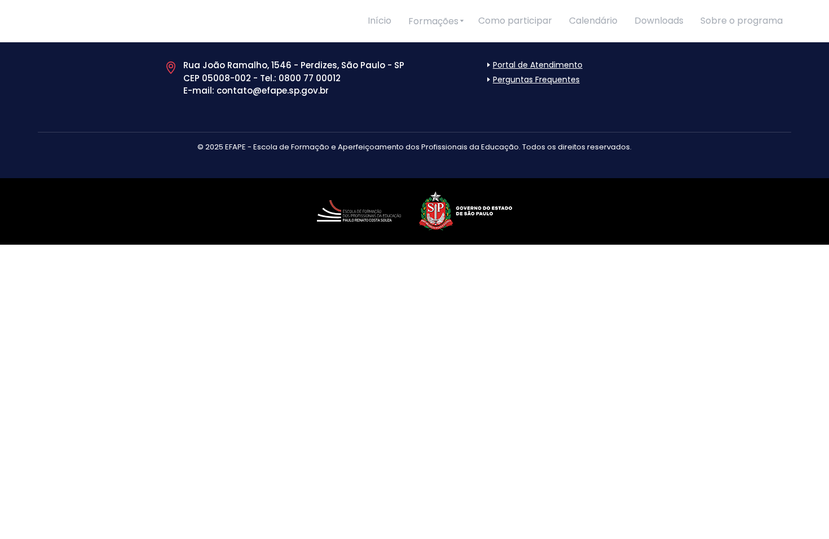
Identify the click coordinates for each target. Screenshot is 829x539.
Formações (433, 21)
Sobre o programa (741, 20)
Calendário (593, 20)
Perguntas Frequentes (536, 79)
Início (379, 20)
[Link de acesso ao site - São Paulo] (465, 208)
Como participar (515, 20)
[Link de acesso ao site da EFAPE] (359, 208)
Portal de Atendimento (538, 64)
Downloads (659, 20)
